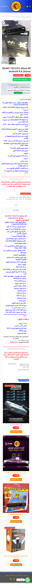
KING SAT (14, 342)
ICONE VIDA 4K (12, 364)
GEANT (3, 16)
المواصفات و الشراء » (16, 431)
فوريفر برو (9, 199)
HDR (26, 199)
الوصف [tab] (16, 205)
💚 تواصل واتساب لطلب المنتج (21, 79)
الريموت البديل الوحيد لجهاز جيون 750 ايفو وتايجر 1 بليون (24, 365)
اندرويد (20, 199)
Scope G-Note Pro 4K (23, 369)
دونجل (13, 199)
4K (23, 199)
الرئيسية (28, 16)
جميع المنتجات (22, 16)
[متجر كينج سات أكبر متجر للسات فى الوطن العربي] (16, 6)
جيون (17, 199)
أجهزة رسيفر (15, 16)
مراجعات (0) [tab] (16, 210)
